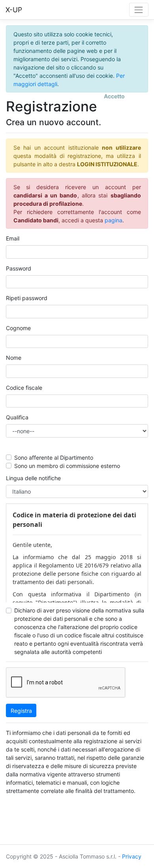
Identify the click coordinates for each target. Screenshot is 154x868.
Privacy (131, 856)
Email (12, 238)
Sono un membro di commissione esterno (67, 465)
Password (18, 268)
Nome (13, 357)
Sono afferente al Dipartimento (53, 457)
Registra (21, 710)
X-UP (14, 10)
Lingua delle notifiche (33, 478)
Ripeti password (26, 298)
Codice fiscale (24, 387)
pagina (113, 220)
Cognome (18, 328)
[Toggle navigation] (138, 10)
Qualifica (17, 417)
